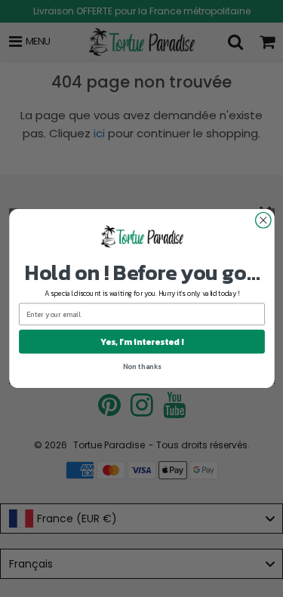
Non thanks (141, 366)
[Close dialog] (263, 221)
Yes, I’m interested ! (141, 342)
